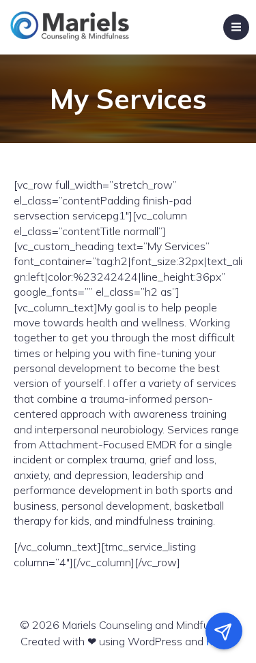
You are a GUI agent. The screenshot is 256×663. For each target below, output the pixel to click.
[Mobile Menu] (236, 27)
